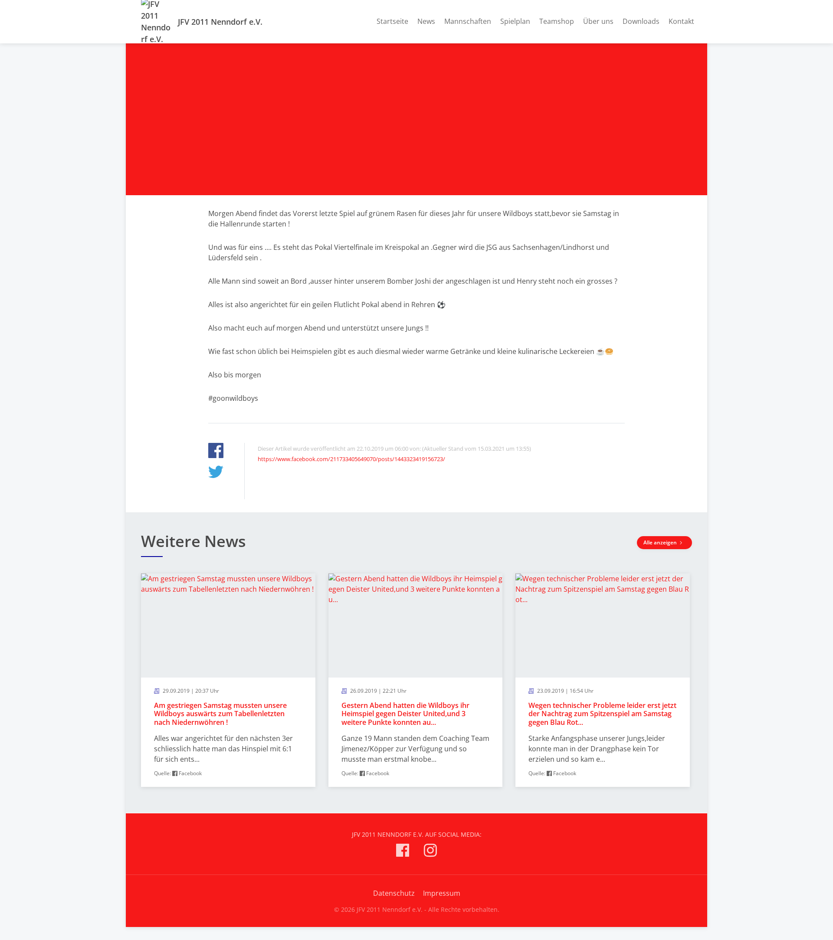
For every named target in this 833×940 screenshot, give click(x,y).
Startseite (392, 21)
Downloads (641, 21)
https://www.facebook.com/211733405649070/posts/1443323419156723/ (351, 459)
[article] (228, 680)
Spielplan (515, 21)
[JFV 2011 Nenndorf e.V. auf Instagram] (430, 852)
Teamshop (556, 21)
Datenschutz (394, 893)
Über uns (598, 21)
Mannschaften (467, 21)
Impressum (441, 893)
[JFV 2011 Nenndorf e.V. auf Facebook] (402, 852)
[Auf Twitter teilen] (215, 473)
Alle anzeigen (660, 542)
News (426, 21)
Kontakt (681, 21)
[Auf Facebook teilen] (215, 452)
